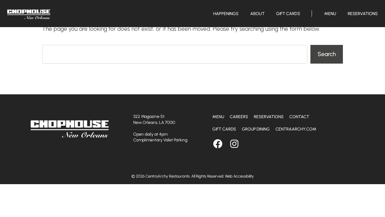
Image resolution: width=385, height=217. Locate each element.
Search (327, 54)
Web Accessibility (239, 176)
